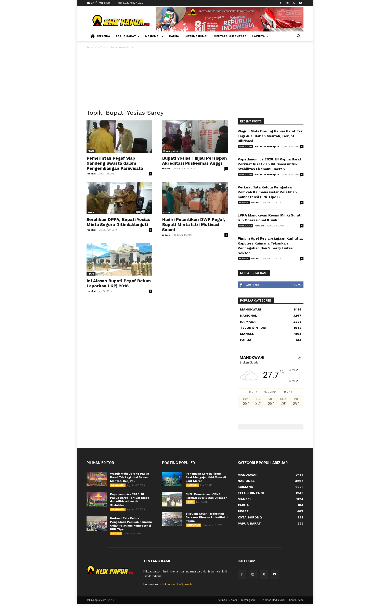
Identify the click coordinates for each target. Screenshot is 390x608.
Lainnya (258, 36)
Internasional (196, 36)
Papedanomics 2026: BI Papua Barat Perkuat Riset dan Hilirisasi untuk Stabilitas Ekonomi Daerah (269, 164)
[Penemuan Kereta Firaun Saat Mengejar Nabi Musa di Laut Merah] (172, 479)
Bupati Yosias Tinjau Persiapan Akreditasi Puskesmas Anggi (194, 161)
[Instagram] (287, 3)
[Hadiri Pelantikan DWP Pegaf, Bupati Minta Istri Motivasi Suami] (195, 198)
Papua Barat (126, 36)
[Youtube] (300, 3)
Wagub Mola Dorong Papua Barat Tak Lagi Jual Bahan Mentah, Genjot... (129, 477)
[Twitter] (294, 3)
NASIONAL (192, 485)
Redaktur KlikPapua (267, 146)
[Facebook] (280, 3)
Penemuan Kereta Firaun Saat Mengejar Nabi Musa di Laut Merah (206, 477)
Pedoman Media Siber (272, 600)
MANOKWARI (245, 146)
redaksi (91, 173)
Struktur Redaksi (227, 600)
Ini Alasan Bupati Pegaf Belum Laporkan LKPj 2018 (119, 283)
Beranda (103, 36)
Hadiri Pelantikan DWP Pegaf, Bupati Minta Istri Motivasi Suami (193, 224)
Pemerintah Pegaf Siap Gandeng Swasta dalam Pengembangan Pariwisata (115, 163)
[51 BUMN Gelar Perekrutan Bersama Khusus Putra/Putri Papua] (172, 519)
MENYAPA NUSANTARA (230, 36)
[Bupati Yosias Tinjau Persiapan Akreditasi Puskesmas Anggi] (195, 136)
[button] (298, 37)
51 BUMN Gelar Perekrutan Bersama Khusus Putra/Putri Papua (207, 517)
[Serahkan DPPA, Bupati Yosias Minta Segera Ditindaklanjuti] (119, 198)
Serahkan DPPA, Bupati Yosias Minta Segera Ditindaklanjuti (118, 222)
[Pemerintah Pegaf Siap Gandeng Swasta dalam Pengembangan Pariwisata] (119, 136)
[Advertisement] (195, 80)
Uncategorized (171, 151)
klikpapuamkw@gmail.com (179, 584)
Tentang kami (248, 600)
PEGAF (91, 151)
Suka (297, 284)
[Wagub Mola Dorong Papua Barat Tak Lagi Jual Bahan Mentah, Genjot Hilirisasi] (97, 479)
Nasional (152, 36)
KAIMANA (243, 202)
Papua (174, 36)
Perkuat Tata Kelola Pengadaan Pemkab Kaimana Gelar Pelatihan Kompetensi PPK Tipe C (267, 192)
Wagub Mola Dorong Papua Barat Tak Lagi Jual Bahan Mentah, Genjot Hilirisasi (270, 136)
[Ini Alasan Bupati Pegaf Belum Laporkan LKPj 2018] (119, 259)
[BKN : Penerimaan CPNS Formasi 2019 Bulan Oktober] (172, 499)
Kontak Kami (296, 600)
